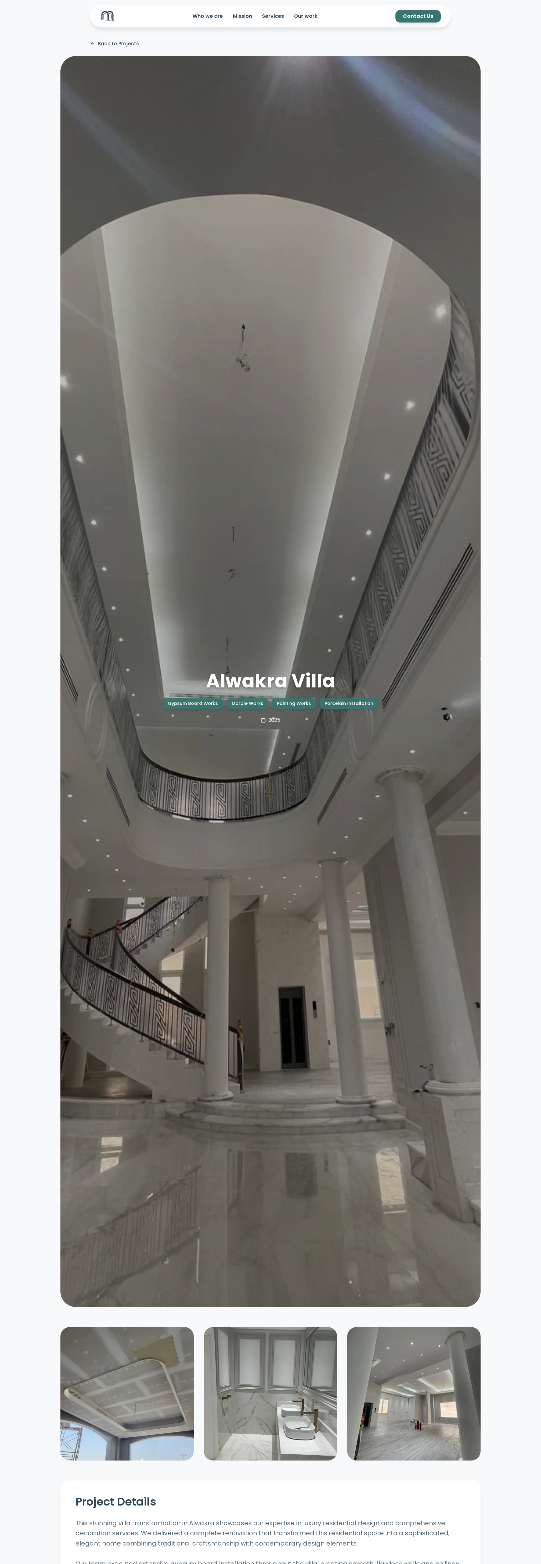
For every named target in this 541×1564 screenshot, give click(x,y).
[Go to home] (107, 16)
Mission (242, 16)
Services (273, 16)
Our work (305, 16)
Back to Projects (118, 43)
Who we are (208, 16)
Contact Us (418, 16)
